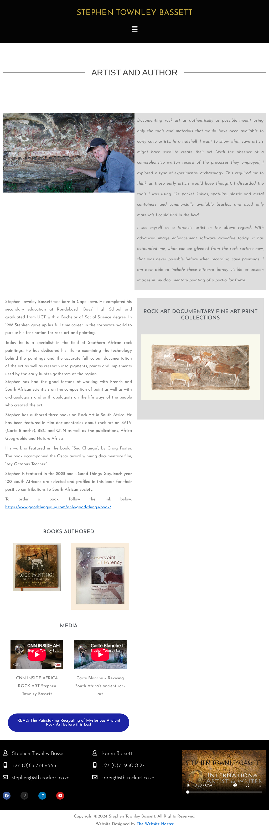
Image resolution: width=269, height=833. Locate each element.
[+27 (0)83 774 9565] (5, 765)
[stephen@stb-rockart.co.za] (5, 777)
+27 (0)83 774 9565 (34, 765)
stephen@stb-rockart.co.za (41, 777)
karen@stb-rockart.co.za (127, 777)
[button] (134, 29)
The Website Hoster (154, 824)
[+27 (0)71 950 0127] (94, 765)
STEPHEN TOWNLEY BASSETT (135, 13)
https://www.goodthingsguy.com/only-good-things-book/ (58, 507)
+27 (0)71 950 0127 (123, 765)
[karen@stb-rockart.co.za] (94, 777)
